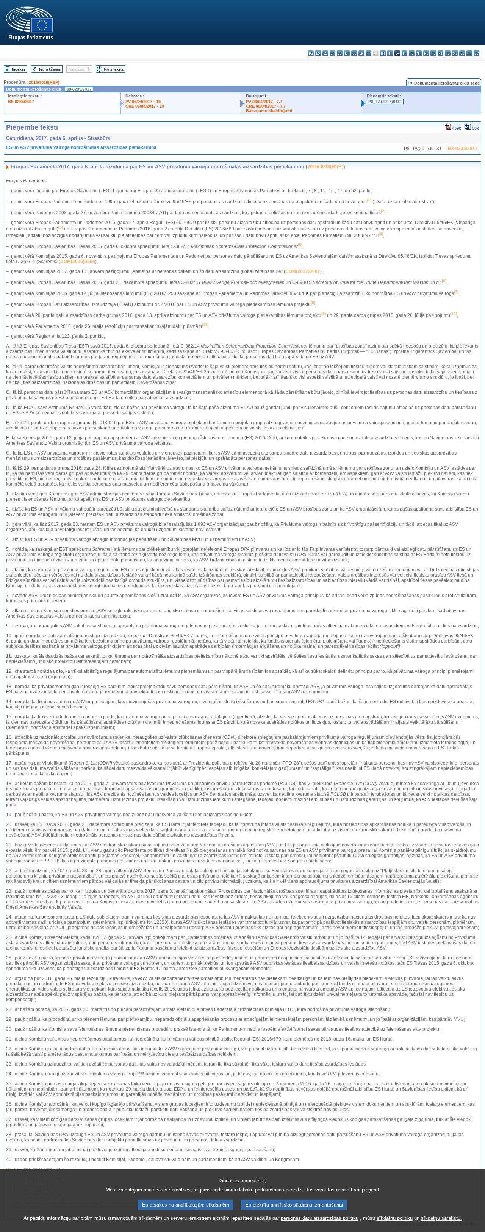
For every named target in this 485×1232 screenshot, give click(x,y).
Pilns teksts (114, 69)
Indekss (18, 69)
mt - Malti (419, 53)
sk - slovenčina (455, 53)
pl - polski (433, 53)
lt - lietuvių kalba (404, 53)
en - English (361, 53)
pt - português (440, 53)
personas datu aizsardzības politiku (319, 1218)
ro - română (448, 53)
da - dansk (332, 53)
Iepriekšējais (50, 69)
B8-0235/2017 (21, 101)
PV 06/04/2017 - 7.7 (264, 101)
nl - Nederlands (426, 53)
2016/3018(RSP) (44, 82)
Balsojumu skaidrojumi (269, 110)
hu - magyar (412, 53)
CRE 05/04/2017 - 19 (144, 106)
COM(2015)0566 (77, 261)
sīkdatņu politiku (395, 1218)
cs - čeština (325, 53)
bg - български (311, 53)
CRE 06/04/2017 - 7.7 (266, 106)
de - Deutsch (340, 53)
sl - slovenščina (462, 53)
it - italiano (390, 53)
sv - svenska (476, 53)
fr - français (368, 53)
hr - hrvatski (383, 53)
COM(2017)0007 (302, 271)
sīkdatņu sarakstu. (441, 1218)
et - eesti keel (347, 53)
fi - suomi (469, 53)
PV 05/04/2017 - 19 (143, 101)
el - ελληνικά (354, 53)
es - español (318, 53)
